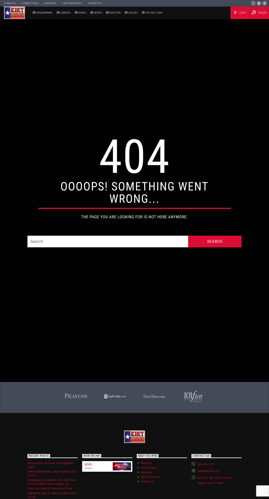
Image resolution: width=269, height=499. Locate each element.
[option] (76, 416)
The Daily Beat (154, 12)
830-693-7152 (206, 484)
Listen (242, 12)
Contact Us (95, 3)
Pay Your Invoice (73, 3)
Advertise (51, 3)
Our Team (115, 12)
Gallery (133, 12)
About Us (11, 3)
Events (82, 12)
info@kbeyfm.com (208, 491)
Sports (98, 12)
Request (262, 12)
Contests (66, 12)
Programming (45, 12)
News (88, 485)
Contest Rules (31, 3)
